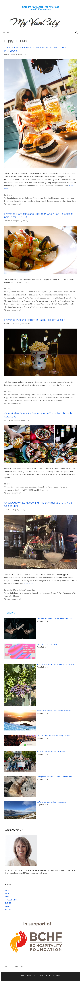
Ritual (16, 490)
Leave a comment (14, 204)
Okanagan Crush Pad (48, 304)
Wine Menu (58, 401)
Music (15, 590)
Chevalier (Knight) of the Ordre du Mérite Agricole (23, 301)
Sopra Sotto (71, 201)
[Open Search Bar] (76, 33)
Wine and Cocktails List (46, 307)
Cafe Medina (15, 487)
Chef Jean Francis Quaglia (66, 298)
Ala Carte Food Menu (15, 593)
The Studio (56, 975)
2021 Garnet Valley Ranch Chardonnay (44, 295)
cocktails (24, 487)
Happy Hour (64, 198)
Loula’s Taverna (47, 201)
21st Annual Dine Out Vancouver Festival (28, 298)
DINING (7, 897)
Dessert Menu (48, 301)
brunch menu (50, 298)
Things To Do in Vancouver (61, 593)
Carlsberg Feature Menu (34, 198)
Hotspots (17, 201)
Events (9, 195)
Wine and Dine (29, 590)
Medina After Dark (60, 487)
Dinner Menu (59, 301)
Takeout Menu (68, 398)
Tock (43, 490)
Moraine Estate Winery (36, 398)
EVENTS (8, 903)
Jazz (48, 593)
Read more (28, 584)
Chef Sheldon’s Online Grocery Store (21, 395)
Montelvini (23, 398)
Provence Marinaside (65, 304)
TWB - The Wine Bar (45, 401)
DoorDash (33, 487)
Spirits (21, 590)
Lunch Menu (29, 304)
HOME (7, 890)
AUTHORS (8, 909)
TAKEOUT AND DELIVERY (30, 490)
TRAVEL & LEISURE (11, 900)
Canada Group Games (15, 198)
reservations (9, 490)
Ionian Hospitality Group (31, 201)
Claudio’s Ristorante (51, 198)
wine (47, 490)
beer (8, 487)
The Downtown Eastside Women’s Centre (20, 307)
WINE (7, 893)
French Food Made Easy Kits (64, 395)
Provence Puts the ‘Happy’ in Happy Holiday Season (34, 319)
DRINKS (7, 906)
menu (37, 304)
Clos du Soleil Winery (44, 395)
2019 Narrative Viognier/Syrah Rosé (43, 292)
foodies (10, 590)
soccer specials (60, 201)
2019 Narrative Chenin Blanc (17, 292)
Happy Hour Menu (17, 304)
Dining (9, 289)
